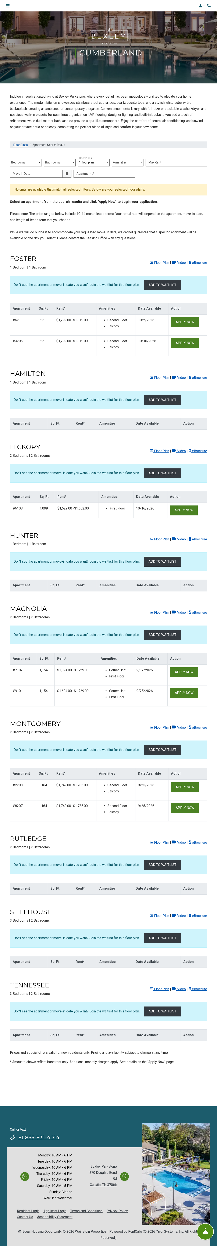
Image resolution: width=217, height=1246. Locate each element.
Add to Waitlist (162, 285)
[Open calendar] (66, 174)
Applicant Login (54, 1211)
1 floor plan (87, 161)
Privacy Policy (117, 1211)
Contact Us (25, 1217)
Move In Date (21, 173)
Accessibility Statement (54, 1217)
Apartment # (85, 173)
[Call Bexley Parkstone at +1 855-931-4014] (209, 6)
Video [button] (181, 262)
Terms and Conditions (86, 1211)
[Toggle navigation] (7, 6)
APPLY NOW (187, 322)
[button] (201, 6)
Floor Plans (20, 145)
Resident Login (28, 1211)
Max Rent (155, 162)
